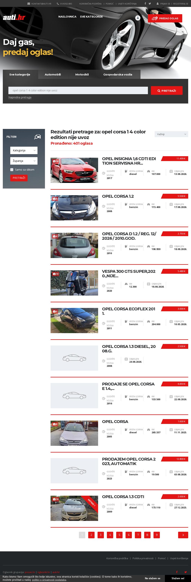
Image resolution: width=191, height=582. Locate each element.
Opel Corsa (115, 421)
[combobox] (23, 150)
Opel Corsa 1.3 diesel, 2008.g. (129, 348)
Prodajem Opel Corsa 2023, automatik (129, 461)
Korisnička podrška (90, 3)
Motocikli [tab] (81, 74)
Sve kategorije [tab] (19, 74)
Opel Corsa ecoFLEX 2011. (128, 311)
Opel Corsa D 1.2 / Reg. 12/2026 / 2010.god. (129, 236)
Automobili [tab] (53, 74)
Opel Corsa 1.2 (118, 196)
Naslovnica (67, 16)
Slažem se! (178, 578)
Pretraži (169, 90)
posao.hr (30, 572)
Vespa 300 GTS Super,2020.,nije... (128, 273)
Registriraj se (180, 3)
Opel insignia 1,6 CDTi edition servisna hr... (129, 161)
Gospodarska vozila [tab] (117, 74)
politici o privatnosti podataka (49, 579)
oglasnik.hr (43, 572)
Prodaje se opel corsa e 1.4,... (128, 386)
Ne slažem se (152, 578)
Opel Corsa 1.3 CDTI (123, 497)
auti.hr (56, 572)
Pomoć (110, 3)
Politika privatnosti (143, 558)
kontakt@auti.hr (41, 3)
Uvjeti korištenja (127, 3)
